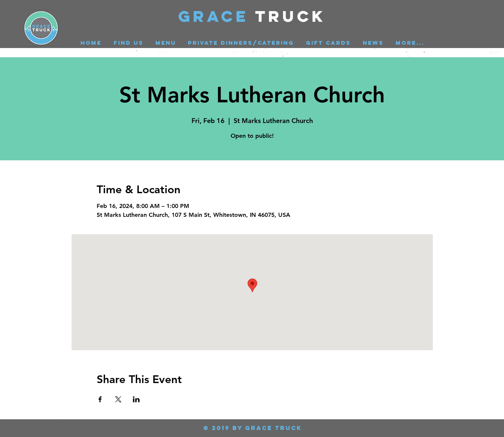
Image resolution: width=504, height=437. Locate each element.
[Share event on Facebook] (100, 399)
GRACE (216, 16)
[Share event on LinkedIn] (136, 399)
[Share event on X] (118, 399)
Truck (290, 16)
